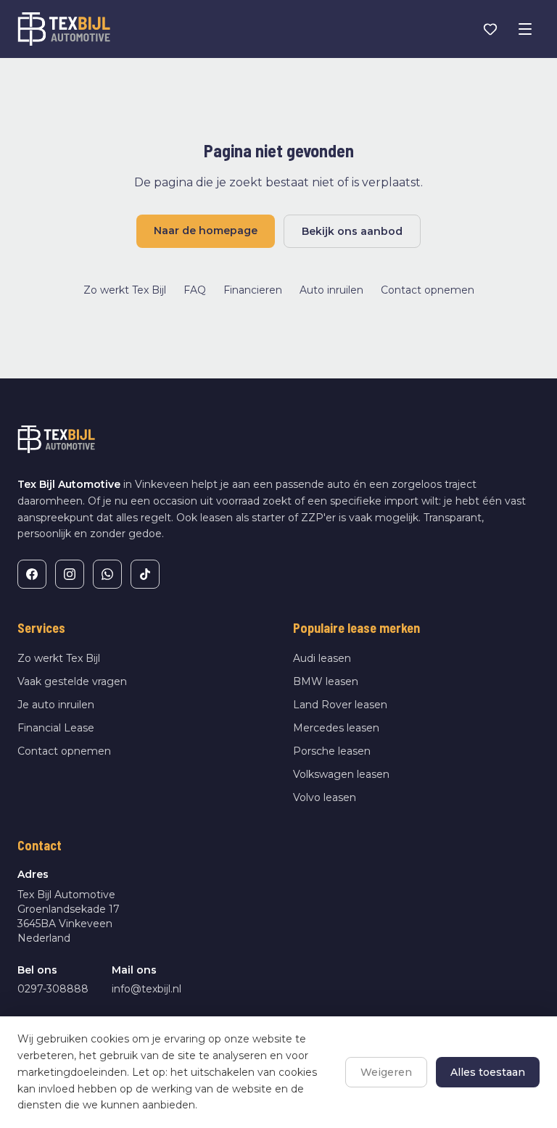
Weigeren (386, 1072)
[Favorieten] (490, 28)
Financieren (252, 289)
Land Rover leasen (340, 704)
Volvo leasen (324, 797)
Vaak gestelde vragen (72, 681)
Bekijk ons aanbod (352, 231)
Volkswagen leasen (341, 774)
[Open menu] (525, 28)
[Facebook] (31, 574)
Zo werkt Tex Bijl (124, 289)
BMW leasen (325, 681)
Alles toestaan (487, 1072)
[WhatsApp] (107, 574)
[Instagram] (69, 574)
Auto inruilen (331, 289)
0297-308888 (52, 988)
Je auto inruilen (55, 704)
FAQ (194, 289)
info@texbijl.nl (146, 988)
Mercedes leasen (336, 727)
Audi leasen (322, 658)
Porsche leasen (332, 751)
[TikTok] (145, 574)
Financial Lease (55, 727)
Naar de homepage (205, 230)
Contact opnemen (427, 289)
